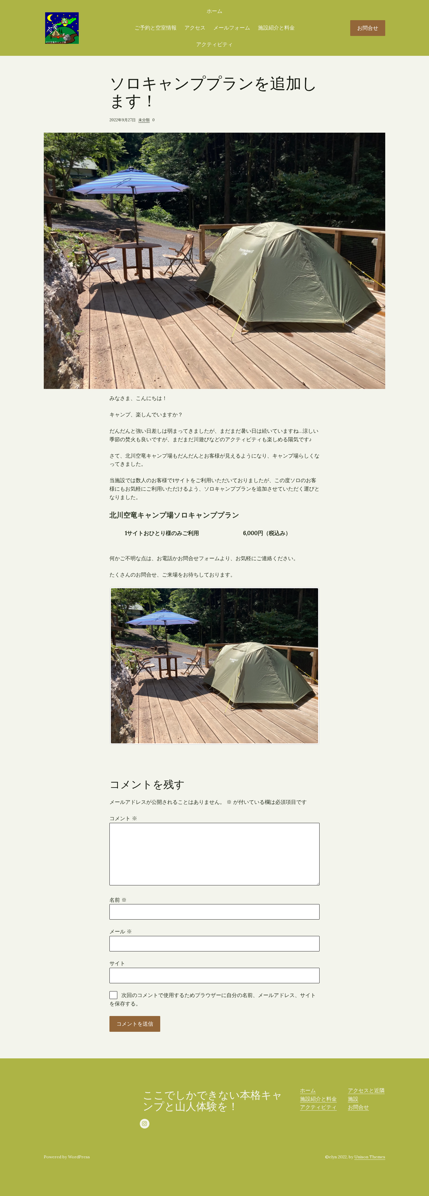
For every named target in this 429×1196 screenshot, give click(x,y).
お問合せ (367, 28)
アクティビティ (214, 44)
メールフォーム (231, 27)
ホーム (214, 11)
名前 (118, 899)
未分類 (144, 119)
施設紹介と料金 (276, 27)
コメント (123, 818)
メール (120, 931)
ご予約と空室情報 (156, 27)
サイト (117, 963)
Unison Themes (369, 1156)
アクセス (194, 27)
